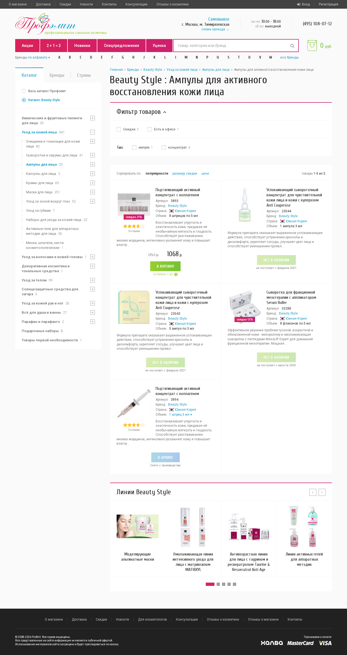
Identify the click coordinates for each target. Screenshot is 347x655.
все (289, 57)
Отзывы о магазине (263, 619)
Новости (86, 4)
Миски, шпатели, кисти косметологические (45, 245)
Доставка (43, 4)
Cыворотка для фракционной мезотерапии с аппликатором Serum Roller (291, 297)
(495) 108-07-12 (317, 24)
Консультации (136, 4)
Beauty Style (152, 70)
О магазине (18, 4)
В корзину (165, 266)
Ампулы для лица (44, 164)
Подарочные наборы (42, 331)
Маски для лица (43, 192)
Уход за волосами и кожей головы (54, 257)
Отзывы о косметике (172, 4)
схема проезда (213, 29)
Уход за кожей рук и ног (45, 303)
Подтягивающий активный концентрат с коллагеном (178, 192)
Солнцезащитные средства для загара (50, 291)
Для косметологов (152, 619)
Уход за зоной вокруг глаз (51, 201)
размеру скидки (184, 173)
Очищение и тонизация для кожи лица (53, 143)
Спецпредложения (121, 45)
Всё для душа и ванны (44, 312)
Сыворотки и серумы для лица (54, 155)
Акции (27, 45)
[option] (137, 533)
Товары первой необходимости (52, 340)
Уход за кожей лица (43, 132)
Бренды (57, 75)
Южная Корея (185, 211)
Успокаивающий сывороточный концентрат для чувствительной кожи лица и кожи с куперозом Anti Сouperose (294, 197)
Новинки (82, 45)
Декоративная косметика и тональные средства (46, 268)
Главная (116, 70)
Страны (84, 75)
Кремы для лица (42, 183)
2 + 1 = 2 (54, 45)
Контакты (109, 4)
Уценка (159, 45)
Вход (306, 4)
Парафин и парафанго (43, 322)
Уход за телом (37, 280)
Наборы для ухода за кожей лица (56, 220)
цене (205, 173)
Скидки (65, 4)
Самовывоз (218, 19)
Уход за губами (40, 210)
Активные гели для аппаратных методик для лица (52, 231)
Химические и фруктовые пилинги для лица (52, 120)
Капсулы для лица (43, 174)
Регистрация (328, 4)
